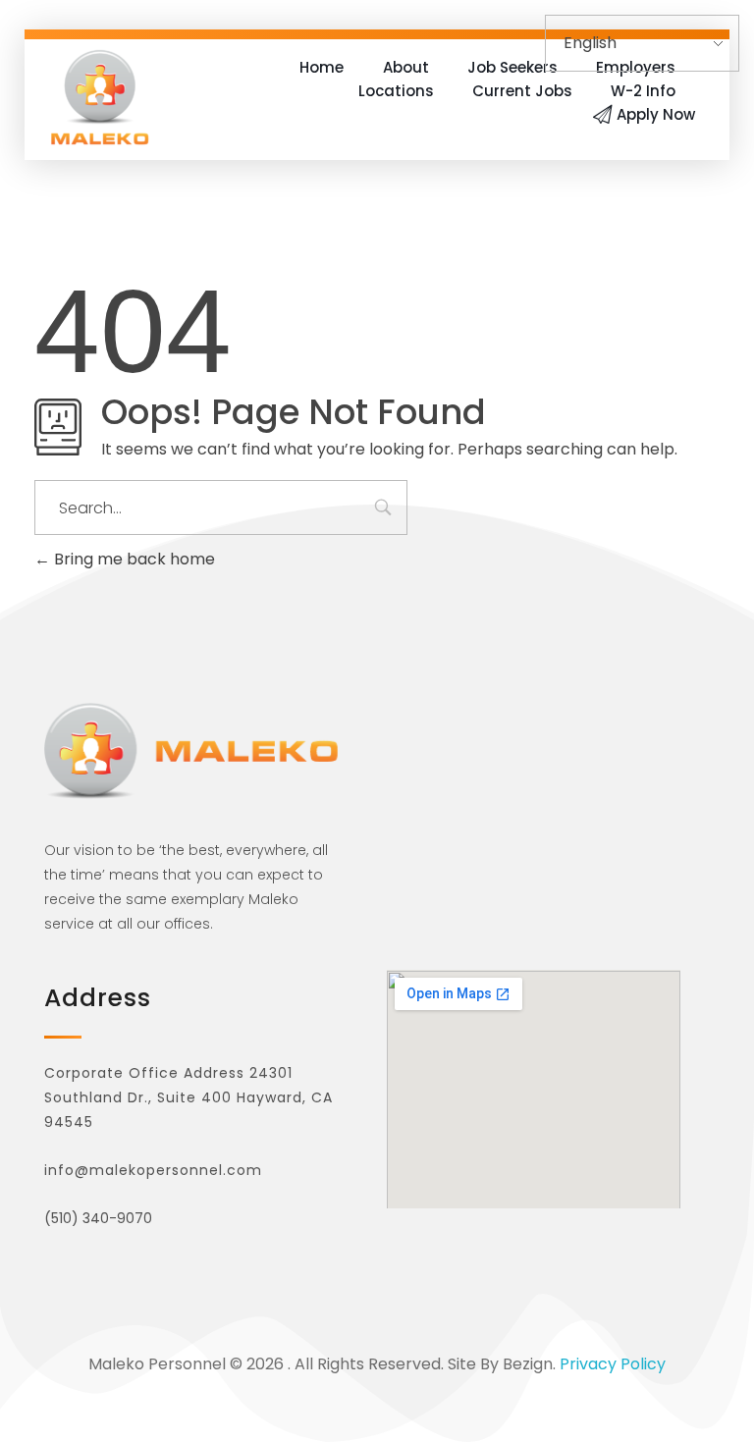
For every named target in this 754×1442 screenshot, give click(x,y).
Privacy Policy (613, 1364)
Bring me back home (132, 559)
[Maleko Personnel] (99, 97)
